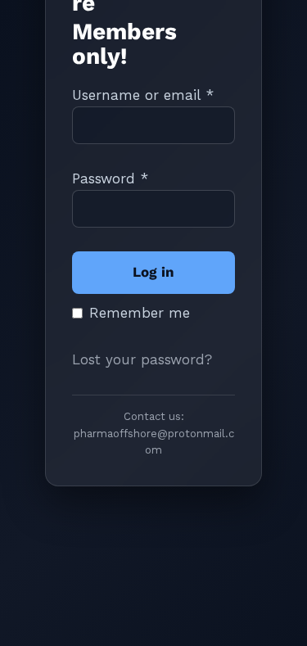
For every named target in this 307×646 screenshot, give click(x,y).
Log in (153, 272)
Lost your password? (142, 359)
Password (110, 178)
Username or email (143, 95)
